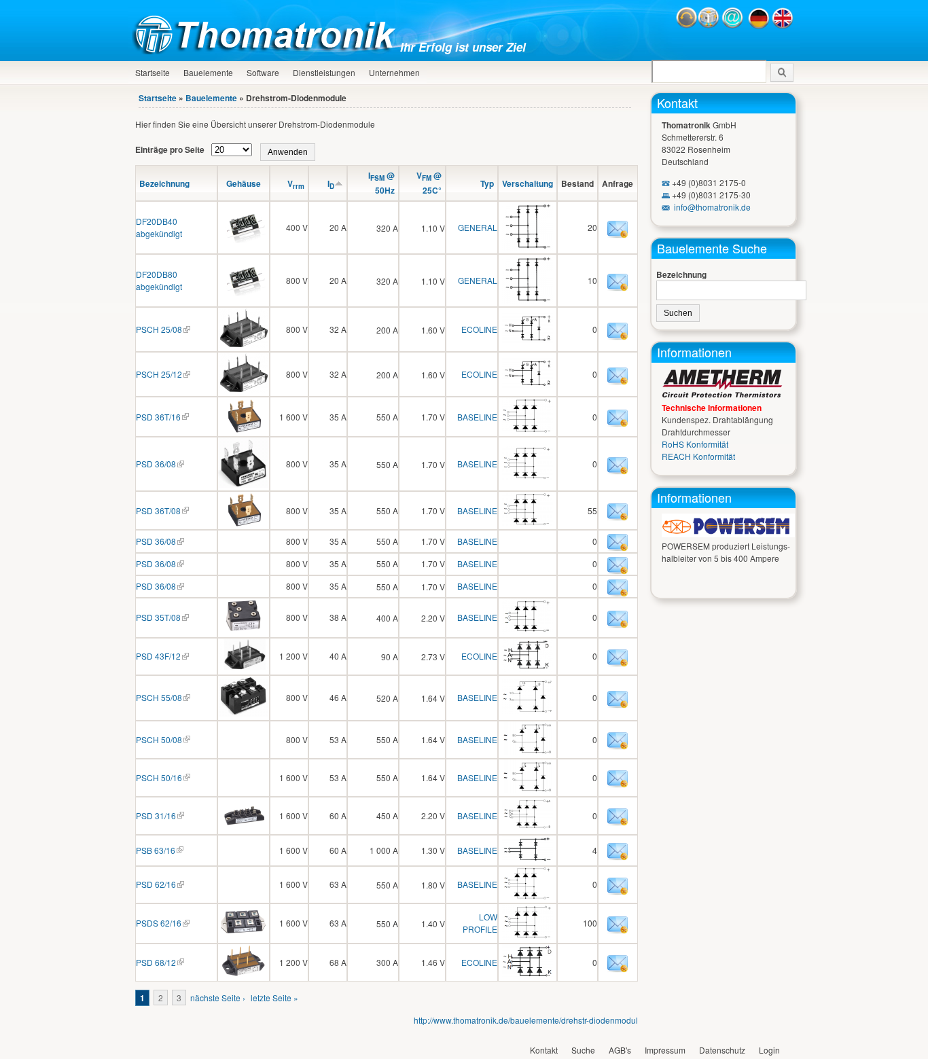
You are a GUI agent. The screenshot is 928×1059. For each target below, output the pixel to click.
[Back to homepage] (268, 50)
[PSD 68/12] (243, 974)
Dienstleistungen (324, 72)
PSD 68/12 (156, 962)
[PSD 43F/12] (243, 666)
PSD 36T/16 (158, 417)
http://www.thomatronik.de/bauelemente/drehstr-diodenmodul (526, 1020)
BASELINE (477, 417)
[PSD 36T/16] (243, 429)
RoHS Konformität (695, 444)
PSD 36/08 (156, 463)
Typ (487, 183)
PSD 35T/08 (158, 617)
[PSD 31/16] (243, 827)
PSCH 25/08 (159, 329)
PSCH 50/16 (159, 777)
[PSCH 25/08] (243, 345)
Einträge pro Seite (171, 149)
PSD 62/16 (156, 884)
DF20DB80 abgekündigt (159, 280)
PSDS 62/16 (158, 923)
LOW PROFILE (480, 923)
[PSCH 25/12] (243, 389)
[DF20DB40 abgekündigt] (243, 239)
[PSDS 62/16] (243, 935)
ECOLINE (479, 329)
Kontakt (677, 102)
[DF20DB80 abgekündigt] (243, 292)
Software (263, 72)
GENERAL (477, 227)
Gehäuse (243, 183)
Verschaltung (527, 183)
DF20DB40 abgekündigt (159, 227)
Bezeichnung (164, 183)
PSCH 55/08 (159, 697)
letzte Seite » (274, 997)
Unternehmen (394, 72)
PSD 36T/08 (158, 510)
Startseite (152, 72)
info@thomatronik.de (712, 207)
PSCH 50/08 (159, 739)
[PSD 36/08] (243, 484)
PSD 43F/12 (158, 656)
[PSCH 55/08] (243, 713)
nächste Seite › (217, 997)
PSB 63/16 (155, 850)
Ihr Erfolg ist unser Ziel (463, 47)
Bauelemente (208, 72)
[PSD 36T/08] (243, 522)
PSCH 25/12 (159, 374)
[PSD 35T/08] (243, 629)
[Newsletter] (708, 25)
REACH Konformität (698, 456)
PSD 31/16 (156, 815)
